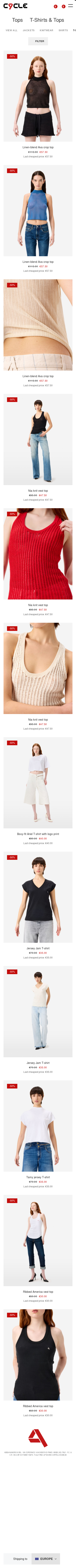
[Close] (9, 1559)
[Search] (46, 5)
